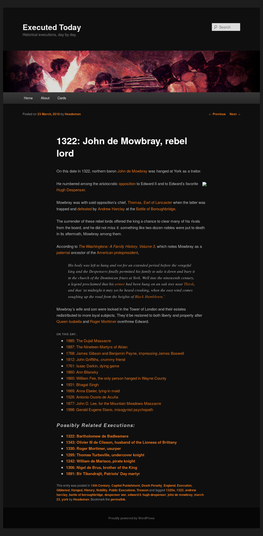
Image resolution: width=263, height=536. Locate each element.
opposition (127, 183)
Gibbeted (63, 490)
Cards (62, 97)
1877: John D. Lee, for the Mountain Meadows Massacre (113, 403)
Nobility (101, 490)
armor (120, 283)
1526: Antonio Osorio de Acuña (92, 396)
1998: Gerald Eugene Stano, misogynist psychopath (109, 409)
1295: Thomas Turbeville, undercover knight (105, 455)
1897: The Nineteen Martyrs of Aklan (96, 346)
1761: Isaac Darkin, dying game (92, 365)
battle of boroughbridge (86, 494)
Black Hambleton (149, 296)
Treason (142, 490)
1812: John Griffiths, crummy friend (95, 359)
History (89, 490)
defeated (84, 208)
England (169, 485)
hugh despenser (154, 494)
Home (28, 97)
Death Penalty (152, 485)
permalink (118, 499)
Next (235, 114)
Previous (217, 114)
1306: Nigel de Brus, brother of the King (101, 467)
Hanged (76, 490)
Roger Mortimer (103, 321)
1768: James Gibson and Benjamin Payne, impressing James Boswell (125, 353)
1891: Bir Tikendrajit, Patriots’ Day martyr (103, 473)
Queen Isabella (69, 321)
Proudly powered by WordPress (131, 518)
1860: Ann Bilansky (82, 372)
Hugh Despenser (71, 189)
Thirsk (189, 283)
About (45, 97)
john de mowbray (180, 494)
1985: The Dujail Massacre (88, 340)
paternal (63, 252)
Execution (184, 485)
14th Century (100, 485)
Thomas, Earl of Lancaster (150, 202)
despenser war (115, 494)
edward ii (134, 494)
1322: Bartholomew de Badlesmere (97, 436)
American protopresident (117, 252)
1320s (170, 490)
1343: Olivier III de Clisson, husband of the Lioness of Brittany (121, 442)
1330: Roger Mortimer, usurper (93, 448)
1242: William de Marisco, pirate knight (100, 461)
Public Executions (122, 490)
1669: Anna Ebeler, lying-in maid (93, 390)
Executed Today (52, 26)
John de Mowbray (132, 171)
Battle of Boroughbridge (155, 208)
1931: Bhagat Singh (82, 384)
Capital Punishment (125, 485)
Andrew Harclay (111, 208)
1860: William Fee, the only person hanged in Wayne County (116, 378)
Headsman (73, 114)
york (65, 499)
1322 (180, 490)
